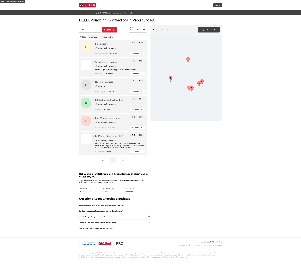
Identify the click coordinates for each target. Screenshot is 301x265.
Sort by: (132, 27)
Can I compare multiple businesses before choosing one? (101, 211)
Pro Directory (92, 13)
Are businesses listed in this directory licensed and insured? (102, 205)
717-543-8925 (137, 61)
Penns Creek (84, 191)
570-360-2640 (137, 43)
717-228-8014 (137, 99)
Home (81, 13)
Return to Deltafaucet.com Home (12, 1)
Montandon (129, 191)
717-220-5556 (137, 117)
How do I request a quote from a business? (95, 217)
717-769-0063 (137, 135)
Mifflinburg (106, 191)
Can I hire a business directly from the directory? (97, 222)
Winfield (128, 188)
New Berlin (106, 188)
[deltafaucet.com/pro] (110, 243)
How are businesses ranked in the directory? (96, 228)
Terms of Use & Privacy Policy (211, 242)
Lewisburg (83, 188)
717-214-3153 (137, 81)
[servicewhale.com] (88, 243)
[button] (138, 29)
